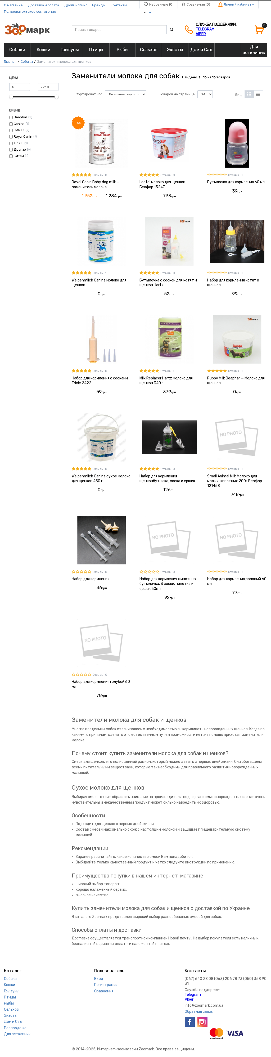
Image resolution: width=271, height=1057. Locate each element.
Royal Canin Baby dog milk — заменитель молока (96, 184)
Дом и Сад (13, 1021)
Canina (19, 124)
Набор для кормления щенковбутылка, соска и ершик (167, 478)
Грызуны (11, 991)
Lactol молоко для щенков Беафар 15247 (162, 184)
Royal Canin (23, 136)
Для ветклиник (17, 1034)
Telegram (205, 29)
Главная (10, 62)
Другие (20, 149)
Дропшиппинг (75, 5)
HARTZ (19, 130)
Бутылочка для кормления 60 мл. (236, 182)
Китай (19, 156)
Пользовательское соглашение (30, 12)
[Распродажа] (228, 50)
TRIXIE (18, 143)
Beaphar (20, 117)
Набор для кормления (90, 579)
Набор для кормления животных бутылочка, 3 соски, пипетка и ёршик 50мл (167, 584)
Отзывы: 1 (99, 273)
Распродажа (15, 1028)
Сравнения (103, 991)
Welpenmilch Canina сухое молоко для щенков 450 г (101, 478)
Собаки (27, 62)
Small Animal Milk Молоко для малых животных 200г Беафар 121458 (234, 481)
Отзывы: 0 (100, 175)
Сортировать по (89, 94)
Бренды (98, 5)
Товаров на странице (177, 94)
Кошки (9, 985)
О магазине (13, 5)
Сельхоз (11, 1009)
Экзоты (10, 1015)
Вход (98, 979)
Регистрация (106, 985)
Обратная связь (199, 1011)
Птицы (10, 997)
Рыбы (9, 1003)
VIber (201, 34)
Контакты (119, 5)
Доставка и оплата (43, 5)
